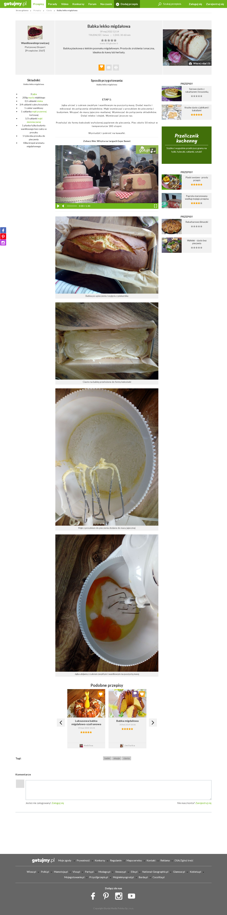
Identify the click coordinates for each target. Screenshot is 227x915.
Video (64, 3)
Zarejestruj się (215, 3)
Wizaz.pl (31, 871)
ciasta (126, 758)
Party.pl (89, 871)
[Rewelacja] (115, 40)
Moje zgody (64, 860)
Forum (92, 3)
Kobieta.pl (195, 871)
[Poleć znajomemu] (109, 68)
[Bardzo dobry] (112, 40)
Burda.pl (143, 877)
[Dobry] (108, 40)
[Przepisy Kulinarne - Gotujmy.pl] (15, 3)
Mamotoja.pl (61, 871)
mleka (40, 101)
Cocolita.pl (159, 877)
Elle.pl (134, 871)
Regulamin (116, 860)
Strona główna (22, 10)
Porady (52, 3)
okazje (117, 758)
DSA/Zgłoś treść (183, 860)
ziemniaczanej (34, 121)
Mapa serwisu (134, 860)
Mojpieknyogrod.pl (123, 877)
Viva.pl (76, 871)
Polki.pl (45, 871)
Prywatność (83, 860)
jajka (34, 94)
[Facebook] (3, 230)
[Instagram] (3, 242)
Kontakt (151, 860)
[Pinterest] (3, 236)
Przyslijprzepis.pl (98, 877)
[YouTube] (132, 895)
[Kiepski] (102, 40)
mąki (34, 111)
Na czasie (106, 3)
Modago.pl (104, 871)
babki (107, 758)
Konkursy (78, 3)
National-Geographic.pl (155, 871)
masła (31, 97)
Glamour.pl (179, 871)
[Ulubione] (101, 694)
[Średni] (105, 40)
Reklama (165, 860)
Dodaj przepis (129, 3)
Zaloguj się (195, 3)
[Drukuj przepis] (116, 68)
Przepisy (38, 3)
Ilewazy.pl (120, 871)
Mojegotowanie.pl (74, 877)
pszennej (42, 111)
